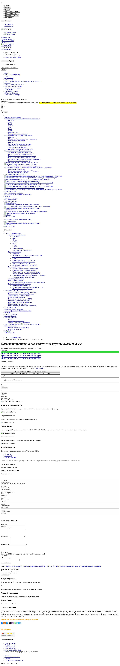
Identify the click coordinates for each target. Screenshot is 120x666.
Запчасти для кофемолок (12, 74)
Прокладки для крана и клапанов (38, 184)
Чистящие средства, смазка (13, 86)
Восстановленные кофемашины (37, 211)
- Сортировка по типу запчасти (22, 250)
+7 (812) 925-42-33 (10, 643)
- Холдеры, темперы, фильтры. (22, 263)
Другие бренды (13, 132)
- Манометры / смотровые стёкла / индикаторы (27, 255)
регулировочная (17, 566)
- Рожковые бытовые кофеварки (22, 289)
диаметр (40, 566)
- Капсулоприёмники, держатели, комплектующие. (28, 282)
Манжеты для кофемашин (31, 181)
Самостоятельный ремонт (30, 208)
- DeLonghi (15, 236)
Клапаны (11, 137)
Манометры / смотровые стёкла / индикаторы (22, 139)
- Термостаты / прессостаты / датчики (24, 260)
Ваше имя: (4, 524)
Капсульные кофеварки (28, 164)
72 (44, 566)
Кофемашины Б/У (10, 210)
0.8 (51, 566)
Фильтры (7, 83)
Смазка (13, 203)
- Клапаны (15, 253)
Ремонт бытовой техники (12, 11)
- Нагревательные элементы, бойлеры (24, 270)
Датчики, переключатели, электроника (20, 152)
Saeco (10, 122)
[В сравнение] (3, 386)
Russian (13, 32)
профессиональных (87, 566)
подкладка (33, 566)
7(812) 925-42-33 (6, 42)
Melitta (10, 130)
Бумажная (7, 566)
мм (54, 566)
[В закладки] (1, 386)
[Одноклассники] (4, 623)
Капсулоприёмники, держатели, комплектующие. (24, 166)
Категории (8, 229)
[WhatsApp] (15, 623)
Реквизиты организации (11, 15)
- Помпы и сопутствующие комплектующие (26, 272)
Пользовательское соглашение (14, 660)
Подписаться (5, 574)
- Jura (13, 243)
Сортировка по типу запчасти (17, 134)
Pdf (9, 215)
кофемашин (97, 566)
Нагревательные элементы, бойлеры (20, 154)
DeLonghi (11, 120)
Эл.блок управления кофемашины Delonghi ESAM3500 (30, 371)
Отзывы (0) (8, 456)
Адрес (7, 9)
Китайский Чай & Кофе (12, 94)
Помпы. (10, 142)
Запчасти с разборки (11, 198)
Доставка (7, 7)
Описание (7, 454)
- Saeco (14, 238)
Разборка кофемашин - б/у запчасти (40, 167)
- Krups (14, 245)
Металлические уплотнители (34, 188)
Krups (10, 129)
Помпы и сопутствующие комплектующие (22, 156)
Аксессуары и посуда (11, 91)
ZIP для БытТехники (11, 93)
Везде (6, 73)
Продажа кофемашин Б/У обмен (14, 84)
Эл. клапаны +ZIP (10, 191)
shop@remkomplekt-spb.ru (12, 57)
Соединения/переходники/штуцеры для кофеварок (24, 159)
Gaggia (10, 125)
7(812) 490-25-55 (6, 49)
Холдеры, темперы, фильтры (13, 193)
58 (47, 566)
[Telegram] (20, 623)
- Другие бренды (17, 248)
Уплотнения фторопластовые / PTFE (41, 183)
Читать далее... (40, 368)
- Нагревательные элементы (21, 257)
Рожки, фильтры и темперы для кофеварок (21, 157)
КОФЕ (6, 76)
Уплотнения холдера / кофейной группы (45, 178)
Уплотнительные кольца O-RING (38, 179)
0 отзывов (4, 350)
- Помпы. (15, 258)
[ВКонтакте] (2, 623)
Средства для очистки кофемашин (39, 206)
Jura (9, 127)
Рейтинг (3, 526)
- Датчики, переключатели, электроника (25, 268)
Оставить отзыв (6, 562)
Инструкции (8, 89)
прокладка (26, 566)
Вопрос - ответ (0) (10, 457)
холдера (77, 566)
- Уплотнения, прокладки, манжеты (23, 262)
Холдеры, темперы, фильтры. (17, 147)
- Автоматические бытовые (21, 285)
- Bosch (14, 240)
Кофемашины (8, 78)
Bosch (10, 124)
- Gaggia (14, 241)
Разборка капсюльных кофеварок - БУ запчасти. (23, 171)
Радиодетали (8, 79)
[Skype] (17, 623)
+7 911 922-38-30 (9, 646)
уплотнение (63, 566)
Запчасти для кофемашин (12, 88)
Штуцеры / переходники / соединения (20, 149)
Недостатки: (5, 552)
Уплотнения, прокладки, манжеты (19, 146)
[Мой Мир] (7, 623)
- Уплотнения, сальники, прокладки (23, 277)
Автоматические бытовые (31, 119)
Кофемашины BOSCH (28, 213)
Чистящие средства (10, 201)
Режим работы (9, 17)
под (57, 566)
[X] (10, 623)
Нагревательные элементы (16, 140)
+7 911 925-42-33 (6, 46)
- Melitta (14, 247)
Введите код (6, 558)
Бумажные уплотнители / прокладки (41, 186)
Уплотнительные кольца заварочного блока (48, 176)
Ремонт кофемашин (10, 13)
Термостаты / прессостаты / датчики (19, 144)
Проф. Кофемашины (25, 135)
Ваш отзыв (4, 536)
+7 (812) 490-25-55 (10, 648)
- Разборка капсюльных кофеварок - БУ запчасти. (27, 287)
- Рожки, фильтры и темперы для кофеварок (26, 273)
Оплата (7, 5)
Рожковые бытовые (25, 151)
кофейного (70, 566)
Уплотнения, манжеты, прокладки (15, 174)
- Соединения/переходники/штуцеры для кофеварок (28, 275)
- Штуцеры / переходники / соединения (24, 265)
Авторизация (8, 26)
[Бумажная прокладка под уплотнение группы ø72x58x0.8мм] (21, 353)
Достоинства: (5, 544)
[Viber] (12, 623)
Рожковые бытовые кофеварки (18, 172)
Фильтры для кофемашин (30, 204)
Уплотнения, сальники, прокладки (19, 161)
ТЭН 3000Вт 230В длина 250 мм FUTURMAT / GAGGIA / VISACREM (30, 373)
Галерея (13, 199)
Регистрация (8, 24)
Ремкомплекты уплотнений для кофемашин (48, 189)
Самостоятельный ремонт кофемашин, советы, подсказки (22, 81)
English (12, 34)
